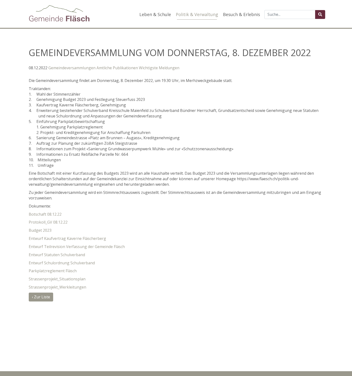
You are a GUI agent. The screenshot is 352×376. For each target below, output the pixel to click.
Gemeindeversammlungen (72, 67)
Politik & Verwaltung (197, 14)
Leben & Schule (155, 14)
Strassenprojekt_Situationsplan (57, 279)
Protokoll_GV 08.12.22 (48, 222)
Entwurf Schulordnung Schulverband (62, 263)
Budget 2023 (40, 230)
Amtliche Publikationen (117, 67)
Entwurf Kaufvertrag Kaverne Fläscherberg (67, 238)
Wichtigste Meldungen (159, 67)
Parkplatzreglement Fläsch (53, 270)
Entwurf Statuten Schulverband (57, 254)
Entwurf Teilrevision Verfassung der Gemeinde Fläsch (77, 246)
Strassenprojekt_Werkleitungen (57, 287)
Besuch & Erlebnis (241, 14)
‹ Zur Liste (41, 297)
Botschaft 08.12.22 (45, 214)
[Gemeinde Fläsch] (59, 13)
